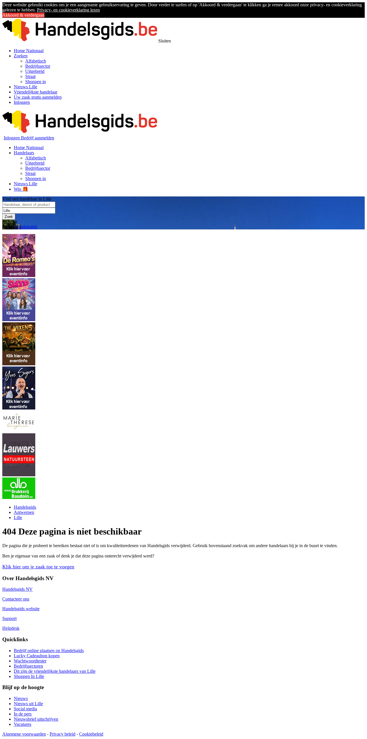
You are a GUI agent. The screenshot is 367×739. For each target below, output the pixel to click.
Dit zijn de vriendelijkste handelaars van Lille (54, 671)
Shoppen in (35, 81)
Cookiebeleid (91, 734)
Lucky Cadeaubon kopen (37, 655)
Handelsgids (26, 226)
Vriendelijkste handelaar (35, 91)
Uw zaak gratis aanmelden (38, 97)
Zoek (9, 217)
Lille (18, 517)
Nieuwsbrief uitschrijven (36, 719)
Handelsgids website (21, 608)
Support (9, 618)
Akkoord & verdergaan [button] (23, 15)
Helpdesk (10, 628)
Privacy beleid (62, 734)
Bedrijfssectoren (28, 666)
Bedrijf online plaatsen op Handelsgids (49, 650)
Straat (30, 76)
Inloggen (22, 102)
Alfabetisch (35, 61)
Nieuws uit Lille (28, 703)
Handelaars (24, 152)
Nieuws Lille (25, 86)
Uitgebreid (34, 71)
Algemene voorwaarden (24, 734)
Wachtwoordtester (30, 660)
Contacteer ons (15, 598)
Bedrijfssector (37, 66)
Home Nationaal (29, 50)
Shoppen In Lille (29, 676)
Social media (25, 708)
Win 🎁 (21, 189)
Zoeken (21, 55)
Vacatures (22, 724)
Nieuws (21, 698)
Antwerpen (24, 512)
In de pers (23, 713)
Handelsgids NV (17, 589)
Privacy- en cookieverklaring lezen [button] (68, 9)
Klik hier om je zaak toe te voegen (38, 567)
